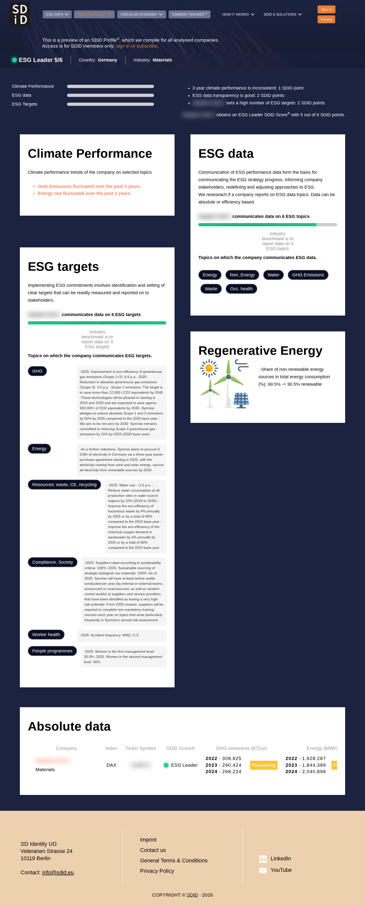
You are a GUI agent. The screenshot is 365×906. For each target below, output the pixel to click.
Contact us (153, 850)
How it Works (236, 14)
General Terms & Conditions (174, 860)
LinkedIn (281, 858)
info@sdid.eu (58, 872)
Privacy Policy (157, 871)
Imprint (148, 840)
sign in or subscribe (136, 46)
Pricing (326, 19)
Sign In (326, 9)
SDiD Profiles (92, 14)
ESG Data (55, 14)
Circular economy (139, 14)
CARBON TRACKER (189, 14)
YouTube (281, 870)
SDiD (192, 895)
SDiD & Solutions (280, 14)
